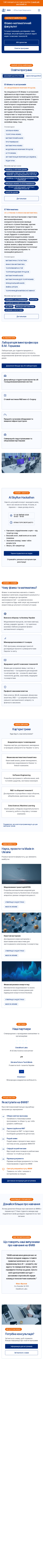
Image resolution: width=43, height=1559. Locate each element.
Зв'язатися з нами (21, 1353)
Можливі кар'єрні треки (12, 166)
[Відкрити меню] (39, 10)
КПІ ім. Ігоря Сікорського (22, 10)
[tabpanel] (21, 201)
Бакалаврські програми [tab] (13, 76)
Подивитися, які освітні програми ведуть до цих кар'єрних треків (20, 825)
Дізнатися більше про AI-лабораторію (21, 366)
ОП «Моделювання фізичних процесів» (20, 88)
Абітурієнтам (21, 42)
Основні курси (9, 127)
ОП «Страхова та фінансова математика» (21, 213)
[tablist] (21, 76)
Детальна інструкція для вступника (21, 1181)
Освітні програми (21, 48)
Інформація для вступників (21, 1346)
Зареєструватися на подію (21, 553)
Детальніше (21, 199)
